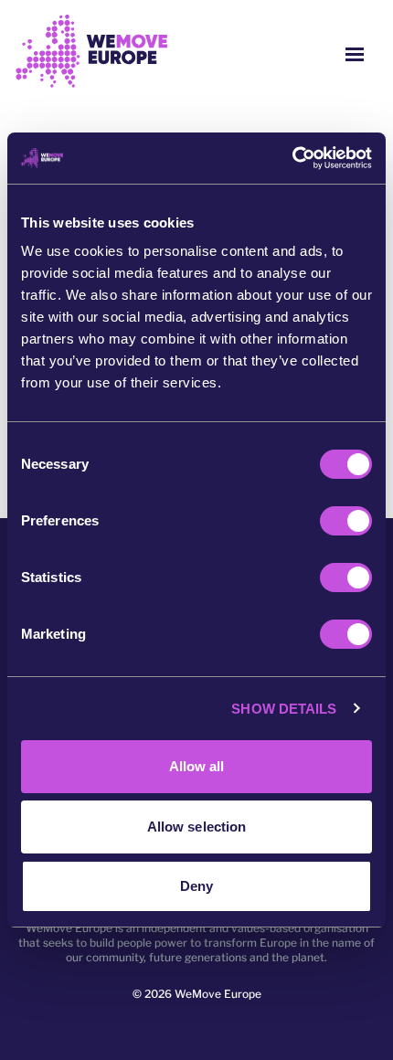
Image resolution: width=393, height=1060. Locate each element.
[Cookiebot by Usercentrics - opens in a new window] (292, 158)
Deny (196, 886)
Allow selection (197, 826)
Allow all (197, 766)
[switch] (346, 520)
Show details (283, 708)
